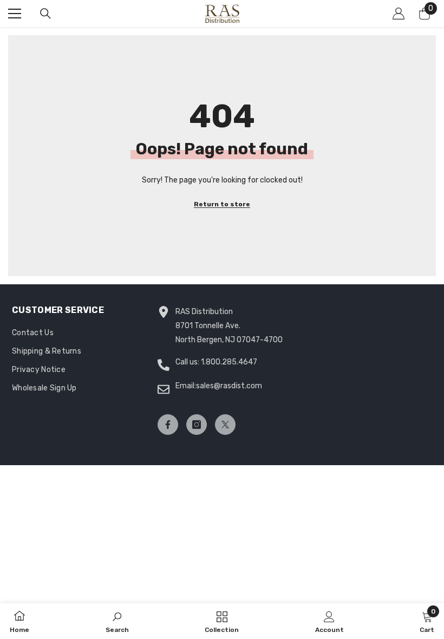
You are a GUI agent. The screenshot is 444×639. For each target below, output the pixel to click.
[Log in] (398, 13)
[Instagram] (196, 424)
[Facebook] (168, 424)
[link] (117, 621)
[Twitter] (225, 424)
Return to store (222, 204)
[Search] (45, 13)
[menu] (14, 13)
